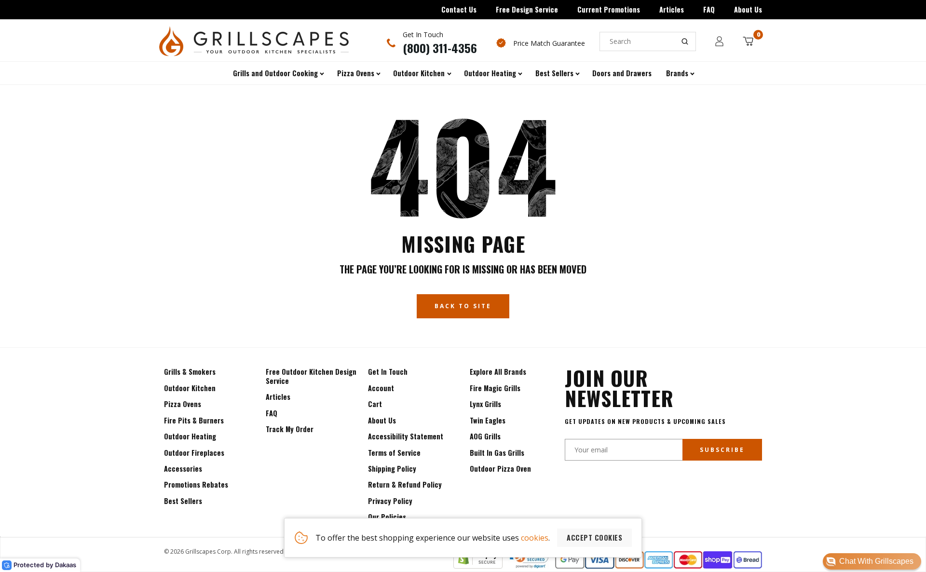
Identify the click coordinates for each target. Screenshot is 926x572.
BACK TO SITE (463, 306)
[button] (872, 561)
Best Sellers (183, 501)
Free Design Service (527, 9)
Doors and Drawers (622, 73)
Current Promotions (608, 9)
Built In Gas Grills (497, 453)
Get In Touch (388, 372)
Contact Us (459, 9)
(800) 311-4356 (440, 47)
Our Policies (387, 517)
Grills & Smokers (190, 372)
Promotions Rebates (196, 484)
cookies (534, 537)
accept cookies (594, 537)
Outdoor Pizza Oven (500, 468)
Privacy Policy (390, 501)
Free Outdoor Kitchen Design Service (311, 376)
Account (381, 388)
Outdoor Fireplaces (194, 453)
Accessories (183, 468)
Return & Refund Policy (405, 484)
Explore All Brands (498, 372)
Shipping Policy (392, 468)
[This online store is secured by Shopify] (478, 565)
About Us (748, 9)
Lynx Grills (485, 404)
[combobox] (647, 41)
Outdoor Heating (190, 436)
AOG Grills (485, 436)
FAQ (709, 9)
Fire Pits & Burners (194, 420)
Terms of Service (394, 453)
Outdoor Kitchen (190, 388)
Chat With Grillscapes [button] (876, 561)
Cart (375, 404)
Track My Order (289, 429)
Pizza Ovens (182, 404)
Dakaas (65, 564)
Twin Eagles (487, 420)
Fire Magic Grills (495, 388)
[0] (748, 41)
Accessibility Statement (405, 436)
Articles (671, 9)
